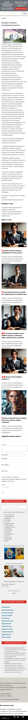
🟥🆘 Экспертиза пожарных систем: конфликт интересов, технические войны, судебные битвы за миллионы (13, 335)
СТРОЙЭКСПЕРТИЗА (9, 515)
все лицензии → (6, 586)
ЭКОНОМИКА (8, 520)
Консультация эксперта (14, 643)
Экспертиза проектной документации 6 (12, 200)
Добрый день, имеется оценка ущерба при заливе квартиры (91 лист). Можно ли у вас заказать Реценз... (15, 670)
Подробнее (17, 715)
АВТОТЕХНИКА (8, 537)
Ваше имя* (4, 458)
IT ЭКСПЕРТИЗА (8, 530)
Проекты (4, 18)
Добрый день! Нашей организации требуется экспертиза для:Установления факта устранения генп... (15, 654)
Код (5, 444)
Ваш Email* (4, 455)
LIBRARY (6, 541)
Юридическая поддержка (14, 501)
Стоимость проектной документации (12, 211)
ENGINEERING (8, 518)
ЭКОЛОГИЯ (7, 532)
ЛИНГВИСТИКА (8, 529)
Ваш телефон (5, 465)
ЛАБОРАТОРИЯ (8, 539)
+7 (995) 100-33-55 (21, 4)
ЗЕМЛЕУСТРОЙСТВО (9, 516)
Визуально (3, 444)
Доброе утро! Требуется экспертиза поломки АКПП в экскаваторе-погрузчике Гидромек (15, 660)
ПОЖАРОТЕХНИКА (9, 525)
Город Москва (6, 607)
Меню (25, 13)
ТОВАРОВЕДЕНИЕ (9, 534)
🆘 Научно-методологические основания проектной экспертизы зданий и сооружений (14, 420)
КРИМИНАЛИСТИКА (9, 523)
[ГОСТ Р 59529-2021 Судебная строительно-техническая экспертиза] (14, 593)
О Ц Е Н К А (7, 522)
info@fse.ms (21, 6)
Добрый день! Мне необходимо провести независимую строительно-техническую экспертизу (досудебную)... (14, 665)
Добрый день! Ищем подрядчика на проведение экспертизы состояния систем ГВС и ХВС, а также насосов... (15, 649)
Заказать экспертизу (21, 8)
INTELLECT (7, 536)
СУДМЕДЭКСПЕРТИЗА (10, 527)
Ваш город (4, 471)
